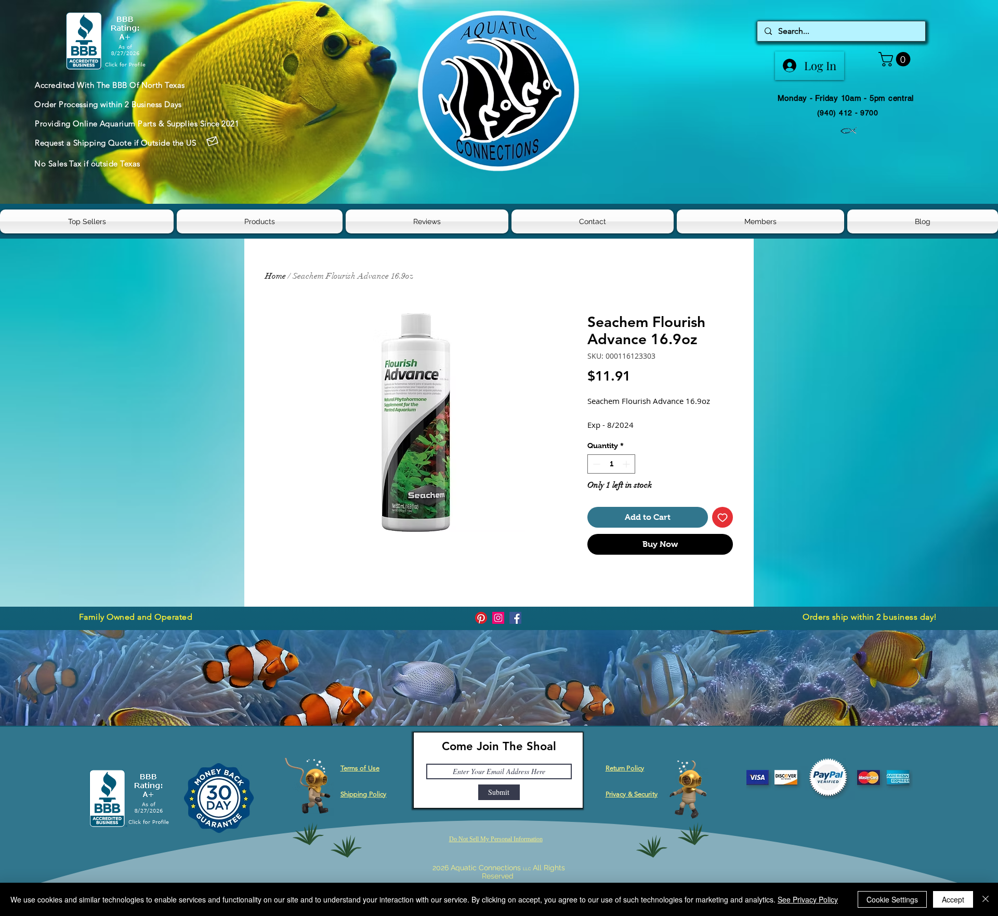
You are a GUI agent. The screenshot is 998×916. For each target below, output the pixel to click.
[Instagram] (498, 618)
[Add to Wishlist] (722, 517)
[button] (896, 59)
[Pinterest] (481, 618)
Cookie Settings (892, 899)
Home (275, 276)
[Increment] (627, 464)
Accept (953, 899)
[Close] (985, 899)
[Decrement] (595, 464)
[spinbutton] (611, 464)
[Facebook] (515, 618)
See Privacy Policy (808, 899)
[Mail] (212, 141)
